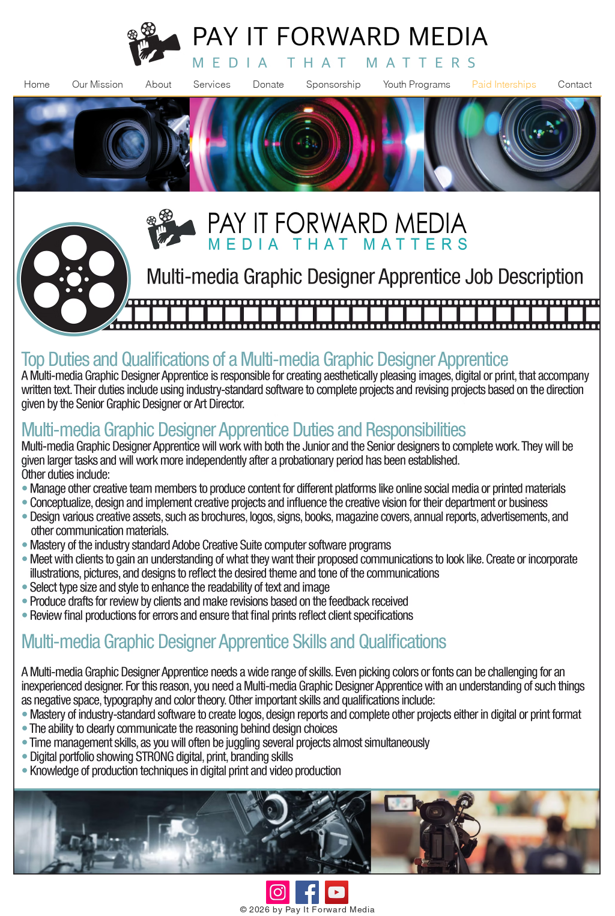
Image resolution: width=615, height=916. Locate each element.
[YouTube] (336, 892)
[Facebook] (307, 892)
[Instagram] (277, 892)
